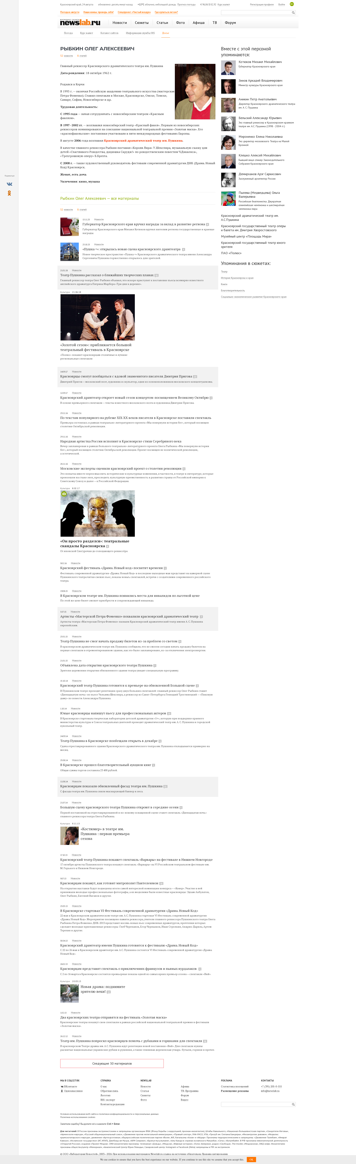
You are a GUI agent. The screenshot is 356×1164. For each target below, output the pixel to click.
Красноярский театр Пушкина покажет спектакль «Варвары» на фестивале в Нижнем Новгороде (136, 859)
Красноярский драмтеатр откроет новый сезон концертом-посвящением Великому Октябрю (136, 397)
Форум (185, 1095)
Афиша (185, 1086)
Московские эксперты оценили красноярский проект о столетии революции (122, 468)
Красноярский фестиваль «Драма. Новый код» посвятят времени (113, 568)
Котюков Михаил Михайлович (260, 62)
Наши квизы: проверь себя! (98, 12)
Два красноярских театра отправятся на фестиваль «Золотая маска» (113, 1017)
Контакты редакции (112, 1104)
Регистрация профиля (262, 4)
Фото (144, 1099)
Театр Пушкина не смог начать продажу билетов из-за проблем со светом (120, 641)
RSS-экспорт (107, 1099)
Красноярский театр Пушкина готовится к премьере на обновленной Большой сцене (129, 685)
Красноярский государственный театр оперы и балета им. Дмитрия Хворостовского (253, 228)
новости (68, 55)
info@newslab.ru (270, 1091)
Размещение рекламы (235, 1091)
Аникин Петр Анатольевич (258, 99)
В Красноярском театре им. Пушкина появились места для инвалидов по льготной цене (130, 595)
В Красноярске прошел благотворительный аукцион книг (107, 764)
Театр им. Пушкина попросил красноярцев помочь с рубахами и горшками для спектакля (133, 1040)
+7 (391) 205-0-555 (271, 1086)
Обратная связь (109, 1091)
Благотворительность (233, 290)
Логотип (105, 1095)
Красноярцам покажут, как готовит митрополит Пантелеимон (111, 883)
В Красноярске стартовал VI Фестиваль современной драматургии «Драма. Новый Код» (129, 910)
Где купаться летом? (166, 12)
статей (83, 55)
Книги (224, 284)
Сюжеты (145, 1095)
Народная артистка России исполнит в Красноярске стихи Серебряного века (120, 441)
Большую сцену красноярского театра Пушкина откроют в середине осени (121, 807)
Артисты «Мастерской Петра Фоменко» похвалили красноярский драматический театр (131, 616)
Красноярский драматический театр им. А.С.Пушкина (249, 217)
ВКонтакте (70, 1086)
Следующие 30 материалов (112, 1063)
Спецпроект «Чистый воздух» (134, 12)
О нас (103, 1086)
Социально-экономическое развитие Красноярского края (253, 296)
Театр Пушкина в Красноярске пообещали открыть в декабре (110, 740)
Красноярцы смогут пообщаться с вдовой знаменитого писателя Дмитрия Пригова (128, 376)
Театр (224, 271)
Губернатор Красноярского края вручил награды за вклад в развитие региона (145, 224)
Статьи (145, 1091)
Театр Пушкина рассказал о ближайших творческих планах (109, 275)
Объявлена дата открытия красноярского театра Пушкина (107, 665)
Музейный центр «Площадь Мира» (246, 236)
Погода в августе (69, 12)
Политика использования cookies (77, 1117)
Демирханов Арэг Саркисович (260, 174)
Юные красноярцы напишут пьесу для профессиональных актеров (115, 713)
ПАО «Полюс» (231, 253)
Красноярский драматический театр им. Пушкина (143, 140)
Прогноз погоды (186, 4)
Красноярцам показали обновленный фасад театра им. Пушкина (113, 786)
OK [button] (251, 1159)
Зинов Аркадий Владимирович (260, 80)
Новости (99, 219)
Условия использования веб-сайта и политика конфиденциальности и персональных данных (109, 1114)
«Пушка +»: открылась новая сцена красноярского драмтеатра (133, 249)
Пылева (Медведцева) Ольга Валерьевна (259, 195)
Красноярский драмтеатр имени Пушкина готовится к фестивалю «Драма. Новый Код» (129, 945)
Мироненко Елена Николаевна (261, 137)
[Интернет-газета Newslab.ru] (82, 22)
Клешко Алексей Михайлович (260, 155)
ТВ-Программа (189, 1091)
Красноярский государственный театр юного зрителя (253, 244)
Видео (184, 1099)
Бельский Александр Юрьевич (260, 118)
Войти (281, 4)
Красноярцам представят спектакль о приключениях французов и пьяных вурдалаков (130, 968)
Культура (65, 292)
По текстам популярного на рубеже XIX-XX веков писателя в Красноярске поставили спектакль (135, 417)
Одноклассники (73, 1091)
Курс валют (224, 4)
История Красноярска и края (237, 278)
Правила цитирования (215, 1154)
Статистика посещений (234, 1086)
